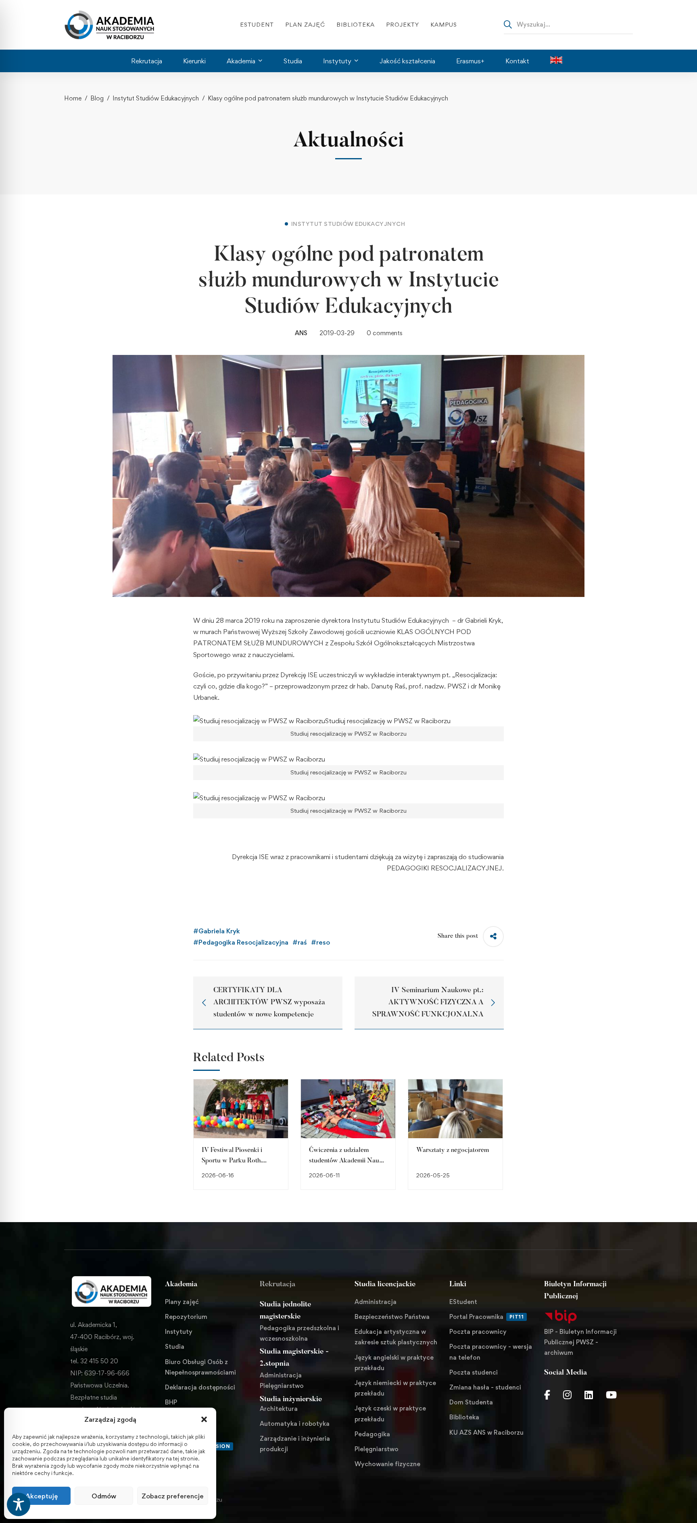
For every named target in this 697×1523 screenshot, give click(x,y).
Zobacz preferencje (173, 1496)
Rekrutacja (277, 1284)
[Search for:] (568, 24)
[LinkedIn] (588, 1395)
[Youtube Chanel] (611, 1395)
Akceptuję (41, 1496)
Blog (97, 98)
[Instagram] (567, 1395)
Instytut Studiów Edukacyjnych (156, 98)
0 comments (385, 333)
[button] (204, 1419)
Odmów (104, 1496)
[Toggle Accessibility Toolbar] (18, 1504)
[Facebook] (547, 1395)
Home (72, 98)
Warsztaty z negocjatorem (452, 1150)
